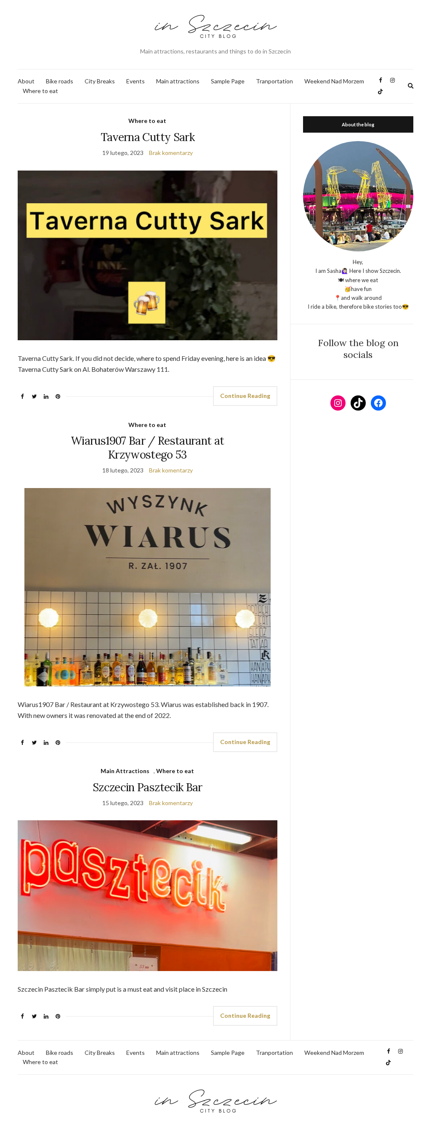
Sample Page (228, 81)
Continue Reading (245, 395)
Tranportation (274, 81)
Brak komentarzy (171, 152)
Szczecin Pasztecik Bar (147, 787)
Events (135, 81)
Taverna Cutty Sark (147, 137)
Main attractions (178, 81)
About (26, 81)
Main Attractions (125, 770)
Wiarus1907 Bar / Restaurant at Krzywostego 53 (147, 448)
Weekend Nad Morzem (334, 81)
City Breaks (100, 81)
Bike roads (59, 81)
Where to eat (40, 90)
